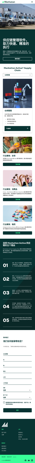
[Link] (25, 460)
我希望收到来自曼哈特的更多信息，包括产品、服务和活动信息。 (18, 403)
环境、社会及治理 (23, 439)
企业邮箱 (5, 354)
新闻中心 (20, 434)
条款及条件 (9, 457)
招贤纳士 (20, 432)
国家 (4, 387)
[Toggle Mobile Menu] (32, 2)
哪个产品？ (5, 395)
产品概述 (8, 128)
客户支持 (4, 432)
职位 (4, 371)
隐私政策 (4, 457)
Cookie (14, 457)
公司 (4, 377)
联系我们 (4, 446)
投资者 (20, 437)
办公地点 (4, 450)
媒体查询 (4, 448)
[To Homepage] (5, 424)
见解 (3, 434)
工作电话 (5, 383)
